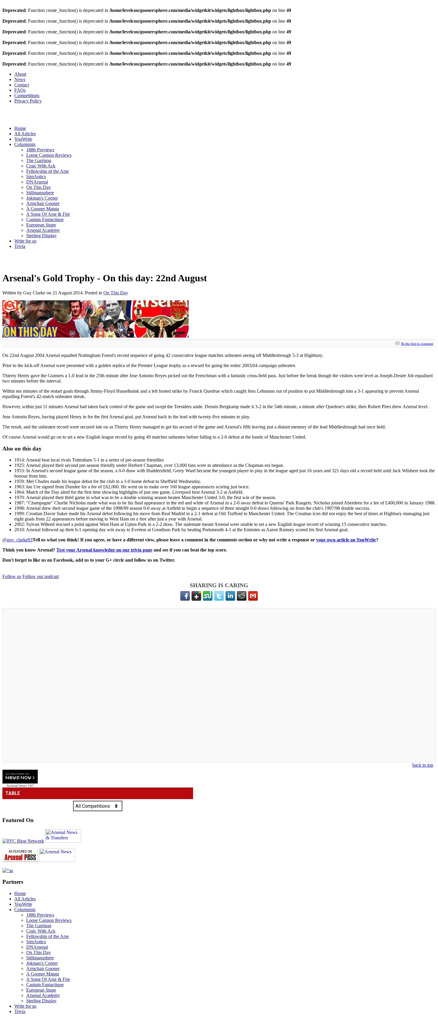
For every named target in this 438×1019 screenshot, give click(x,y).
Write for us (25, 240)
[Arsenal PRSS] (20, 860)
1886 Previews (40, 149)
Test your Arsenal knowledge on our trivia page (104, 549)
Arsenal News (17, 785)
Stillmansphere (40, 192)
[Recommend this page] (253, 596)
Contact (21, 84)
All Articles (25, 133)
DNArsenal (37, 181)
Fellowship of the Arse (47, 171)
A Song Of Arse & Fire (48, 214)
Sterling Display (41, 235)
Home (20, 128)
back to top (422, 765)
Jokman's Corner (42, 198)
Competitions (26, 95)
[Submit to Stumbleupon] (207, 596)
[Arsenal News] (57, 860)
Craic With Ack (40, 165)
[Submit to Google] (196, 596)
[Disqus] (219, 685)
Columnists (24, 144)
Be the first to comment (417, 343)
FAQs (20, 90)
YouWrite (23, 139)
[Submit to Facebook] (185, 596)
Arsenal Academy (43, 230)
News (19, 79)
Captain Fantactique (45, 219)
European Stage (41, 224)
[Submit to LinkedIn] (230, 596)
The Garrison (38, 160)
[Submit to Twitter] (219, 596)
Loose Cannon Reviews (49, 155)
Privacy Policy (28, 100)
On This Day (38, 187)
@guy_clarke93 (17, 539)
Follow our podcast (40, 576)
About (20, 74)
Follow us (11, 576)
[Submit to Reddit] (241, 596)
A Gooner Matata (42, 208)
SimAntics (36, 176)
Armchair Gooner (43, 203)
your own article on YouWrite (346, 539)
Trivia (19, 246)
